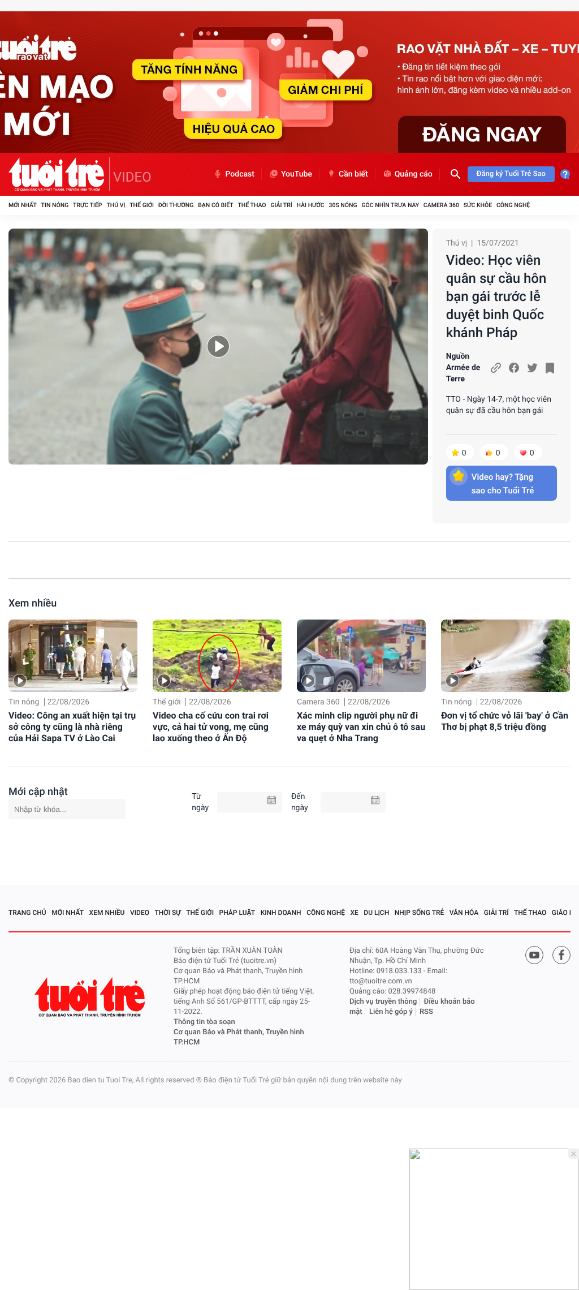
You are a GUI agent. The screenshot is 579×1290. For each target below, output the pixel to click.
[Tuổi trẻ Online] (91, 997)
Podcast (239, 174)
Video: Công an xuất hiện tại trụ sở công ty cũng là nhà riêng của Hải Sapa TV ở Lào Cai (72, 726)
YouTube (296, 174)
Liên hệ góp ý (391, 1012)
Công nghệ (513, 205)
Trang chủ (27, 913)
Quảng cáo (414, 174)
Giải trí (281, 205)
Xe (354, 913)
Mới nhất (22, 205)
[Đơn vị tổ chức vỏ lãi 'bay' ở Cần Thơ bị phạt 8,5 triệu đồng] (505, 656)
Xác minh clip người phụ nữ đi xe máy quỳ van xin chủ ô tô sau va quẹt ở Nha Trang (361, 726)
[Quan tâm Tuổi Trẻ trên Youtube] (534, 955)
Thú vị (115, 205)
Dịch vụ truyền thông (383, 1001)
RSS (426, 1012)
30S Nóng (343, 205)
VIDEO (132, 177)
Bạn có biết (215, 205)
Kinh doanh (281, 913)
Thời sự (168, 913)
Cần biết (353, 174)
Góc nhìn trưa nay (390, 205)
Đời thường (176, 205)
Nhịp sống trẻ (419, 913)
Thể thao (251, 205)
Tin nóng (55, 205)
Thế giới (141, 205)
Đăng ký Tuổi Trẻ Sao (511, 174)
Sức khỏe (478, 205)
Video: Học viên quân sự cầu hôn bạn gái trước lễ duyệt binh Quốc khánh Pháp (496, 296)
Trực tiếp (87, 205)
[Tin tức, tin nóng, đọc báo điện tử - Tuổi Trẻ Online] (59, 174)
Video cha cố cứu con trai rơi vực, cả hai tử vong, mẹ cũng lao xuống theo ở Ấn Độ (211, 726)
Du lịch (376, 913)
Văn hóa (464, 913)
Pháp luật (237, 913)
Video (139, 913)
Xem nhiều (32, 603)
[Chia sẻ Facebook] (514, 368)
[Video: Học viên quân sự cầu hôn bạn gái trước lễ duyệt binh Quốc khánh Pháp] (218, 347)
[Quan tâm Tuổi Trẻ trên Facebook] (561, 955)
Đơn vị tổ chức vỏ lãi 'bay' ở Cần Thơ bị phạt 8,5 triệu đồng (504, 721)
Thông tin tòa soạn (204, 1022)
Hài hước (311, 205)
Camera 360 (441, 205)
